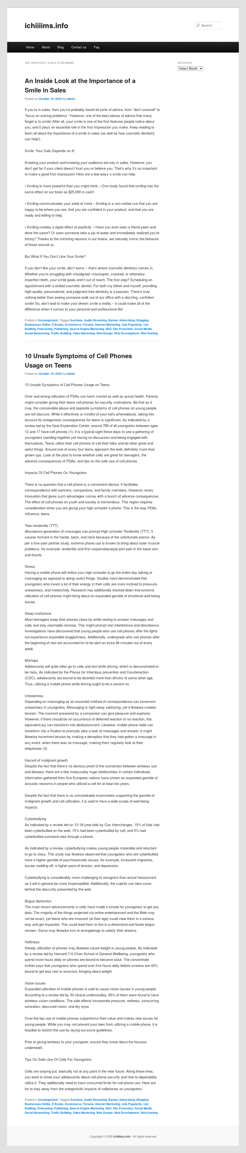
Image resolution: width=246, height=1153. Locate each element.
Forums (88, 324)
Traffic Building (61, 333)
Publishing (61, 329)
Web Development (126, 333)
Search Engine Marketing (87, 329)
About (46, 47)
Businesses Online (37, 324)
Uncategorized (48, 320)
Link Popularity (132, 324)
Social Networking (37, 333)
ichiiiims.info (46, 25)
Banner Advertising (121, 320)
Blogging (142, 320)
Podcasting (45, 329)
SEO (108, 329)
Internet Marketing (107, 324)
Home (30, 47)
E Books (57, 324)
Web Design (104, 333)
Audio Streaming (95, 320)
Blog (60, 47)
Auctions (76, 320)
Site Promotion (123, 329)
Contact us (78, 47)
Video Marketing (84, 333)
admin (71, 99)
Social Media (143, 329)
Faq (96, 47)
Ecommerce (73, 324)
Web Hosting (149, 333)
